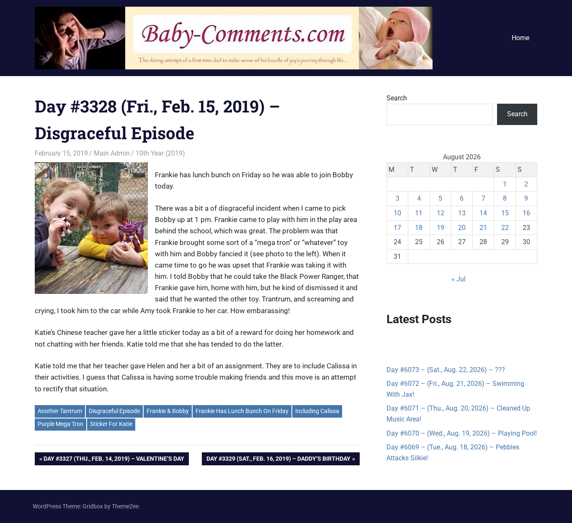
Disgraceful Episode (114, 411)
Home (520, 38)
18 (419, 228)
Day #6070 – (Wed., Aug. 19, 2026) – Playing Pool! (461, 433)
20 (462, 228)
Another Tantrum (60, 411)
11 (419, 213)
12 (440, 213)
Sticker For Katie (111, 424)
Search (396, 98)
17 (397, 228)
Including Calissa (317, 411)
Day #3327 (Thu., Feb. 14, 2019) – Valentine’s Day (113, 460)
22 (505, 228)
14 (483, 213)
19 (440, 228)
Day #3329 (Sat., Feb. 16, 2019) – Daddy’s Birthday (278, 460)
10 (397, 213)
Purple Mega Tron (60, 424)
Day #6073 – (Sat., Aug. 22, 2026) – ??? (445, 370)
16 (526, 213)
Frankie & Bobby (168, 411)
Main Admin (112, 153)
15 (505, 213)
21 (483, 228)
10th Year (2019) (160, 153)
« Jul (458, 279)
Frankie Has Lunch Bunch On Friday (242, 411)
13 (462, 213)
